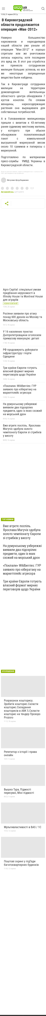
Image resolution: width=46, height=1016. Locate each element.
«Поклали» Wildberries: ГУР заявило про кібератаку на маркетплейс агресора (19, 389)
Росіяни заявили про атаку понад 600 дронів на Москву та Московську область (22, 317)
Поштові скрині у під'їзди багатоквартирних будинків (21, 863)
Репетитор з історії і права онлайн (20, 753)
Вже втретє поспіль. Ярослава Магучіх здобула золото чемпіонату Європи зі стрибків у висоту (22, 430)
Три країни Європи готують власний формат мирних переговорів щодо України (20, 371)
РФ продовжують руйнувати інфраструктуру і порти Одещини (20, 353)
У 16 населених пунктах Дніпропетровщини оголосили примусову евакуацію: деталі (22, 335)
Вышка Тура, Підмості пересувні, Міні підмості (19, 791)
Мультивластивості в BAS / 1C (22, 827)
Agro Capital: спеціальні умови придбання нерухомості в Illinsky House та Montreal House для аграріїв (23, 294)
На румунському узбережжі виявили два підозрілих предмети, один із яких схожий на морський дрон (22, 409)
